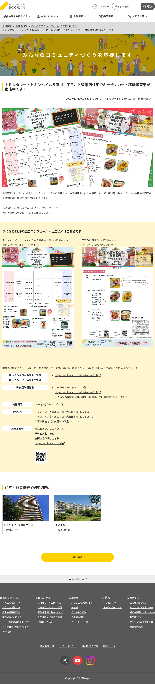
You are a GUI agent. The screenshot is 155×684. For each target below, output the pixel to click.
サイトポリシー (67, 646)
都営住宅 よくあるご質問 (50, 617)
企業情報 (78, 16)
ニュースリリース (79, 621)
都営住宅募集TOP (11, 612)
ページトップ (79, 579)
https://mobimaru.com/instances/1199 (77, 392)
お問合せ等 (138, 16)
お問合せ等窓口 (137, 626)
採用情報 (108, 16)
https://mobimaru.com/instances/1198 (77, 375)
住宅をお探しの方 (18, 16)
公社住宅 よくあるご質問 (50, 607)
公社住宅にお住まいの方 (49, 602)
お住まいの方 (48, 16)
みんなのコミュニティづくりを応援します (54, 26)
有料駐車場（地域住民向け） (16, 626)
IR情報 (74, 607)
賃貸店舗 (6, 631)
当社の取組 (21, 26)
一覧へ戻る (77, 557)
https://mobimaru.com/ (48, 443)
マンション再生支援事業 (141, 621)
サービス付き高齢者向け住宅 (16, 621)
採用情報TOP (109, 602)
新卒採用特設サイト (112, 607)
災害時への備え (45, 621)
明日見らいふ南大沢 (11, 617)
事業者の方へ (136, 617)
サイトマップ (47, 646)
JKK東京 (7, 26)
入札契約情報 (77, 617)
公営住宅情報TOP (11, 607)
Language (103, 6)
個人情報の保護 (89, 646)
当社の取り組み (78, 612)
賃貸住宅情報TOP (11, 602)
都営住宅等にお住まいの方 (50, 612)
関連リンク (109, 646)
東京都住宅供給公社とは (83, 602)
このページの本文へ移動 (77, 0)
